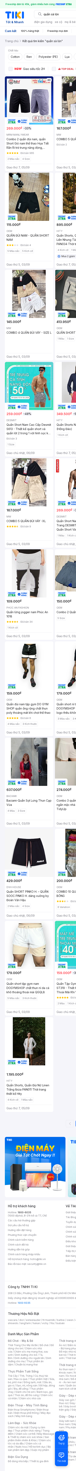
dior (21, 1319)
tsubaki (60, 1323)
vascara (12, 1319)
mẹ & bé (70, 22)
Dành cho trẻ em (25, 1391)
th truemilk (49, 1319)
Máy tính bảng (24, 1416)
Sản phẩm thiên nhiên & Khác (28, 1439)
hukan (36, 1323)
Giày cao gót (66, 1399)
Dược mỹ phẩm (40, 1449)
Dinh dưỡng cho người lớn (29, 1358)
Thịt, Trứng (26, 1375)
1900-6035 (24, 1212)
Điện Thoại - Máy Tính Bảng (27, 1405)
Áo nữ (62, 1345)
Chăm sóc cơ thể (25, 1433)
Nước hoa (21, 1446)
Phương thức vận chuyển (22, 1234)
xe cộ (58, 22)
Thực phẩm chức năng (27, 1430)
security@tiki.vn (36, 1263)
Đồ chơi (44, 1345)
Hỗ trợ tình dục (37, 1446)
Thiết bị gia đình (39, 1461)
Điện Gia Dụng (18, 1457)
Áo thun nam (66, 1369)
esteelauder (33, 1319)
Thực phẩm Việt (38, 1379)
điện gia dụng (43, 22)
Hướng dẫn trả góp (19, 1249)
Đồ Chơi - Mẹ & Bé (20, 1340)
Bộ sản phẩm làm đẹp (29, 1448)
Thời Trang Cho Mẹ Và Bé (23, 1345)
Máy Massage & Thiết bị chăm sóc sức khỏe (31, 1435)
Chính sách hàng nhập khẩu (24, 1254)
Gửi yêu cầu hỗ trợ (18, 1225)
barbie (61, 1319)
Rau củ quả (20, 1379)
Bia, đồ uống (21, 1388)
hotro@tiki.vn (38, 1259)
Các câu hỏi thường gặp (21, 1220)
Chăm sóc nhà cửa (30, 1398)
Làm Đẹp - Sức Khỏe (22, 1423)
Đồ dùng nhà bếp (18, 1461)
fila (52, 1323)
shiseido (13, 1323)
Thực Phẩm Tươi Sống (23, 1371)
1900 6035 (24, 1302)
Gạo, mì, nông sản (26, 1385)
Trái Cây (13, 1375)
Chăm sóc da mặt (18, 1427)
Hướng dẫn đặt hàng (19, 1230)
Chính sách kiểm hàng (21, 1239)
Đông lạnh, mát (32, 1382)
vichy (45, 1323)
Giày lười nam (67, 1420)
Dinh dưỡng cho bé (26, 1354)
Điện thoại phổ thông (26, 1412)
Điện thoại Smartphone (21, 1409)
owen (70, 1319)
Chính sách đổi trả (18, 1244)
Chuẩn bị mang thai (26, 1364)
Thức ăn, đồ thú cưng (26, 1395)
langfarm (25, 1323)
